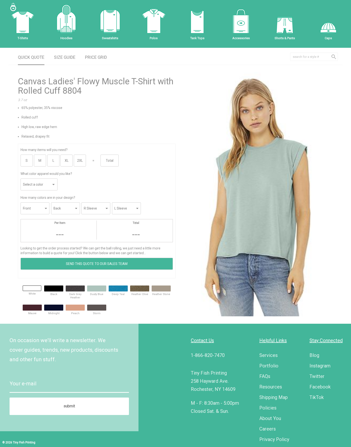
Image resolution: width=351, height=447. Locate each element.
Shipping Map (273, 397)
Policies (268, 408)
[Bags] (241, 21)
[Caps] (328, 21)
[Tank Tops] (197, 21)
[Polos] (153, 21)
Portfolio (268, 366)
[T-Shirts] (22, 21)
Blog (314, 355)
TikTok (316, 397)
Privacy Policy (274, 439)
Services (268, 355)
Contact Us (202, 340)
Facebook (320, 387)
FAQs (264, 376)
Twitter (316, 376)
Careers (267, 429)
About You (270, 418)
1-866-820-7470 (208, 355)
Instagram (319, 366)
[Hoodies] (66, 21)
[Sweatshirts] (110, 21)
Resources (270, 387)
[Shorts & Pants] (284, 21)
